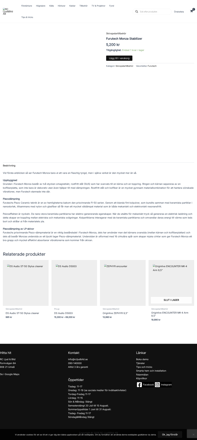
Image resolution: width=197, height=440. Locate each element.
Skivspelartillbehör (116, 33)
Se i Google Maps (9, 374)
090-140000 (75, 363)
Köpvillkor (141, 378)
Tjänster (140, 363)
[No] (193, 434)
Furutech (152, 66)
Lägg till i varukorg (119, 58)
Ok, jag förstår (170, 434)
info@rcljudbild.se (78, 359)
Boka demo (142, 359)
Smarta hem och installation (151, 370)
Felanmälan (142, 374)
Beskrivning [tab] (9, 165)
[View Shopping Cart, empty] (191, 11)
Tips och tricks (144, 366)
